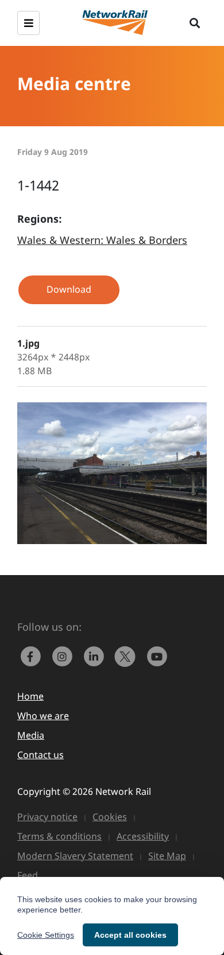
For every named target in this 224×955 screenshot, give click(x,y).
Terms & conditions (59, 836)
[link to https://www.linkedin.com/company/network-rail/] (96, 655)
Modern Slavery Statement (75, 855)
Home (30, 696)
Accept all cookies (130, 935)
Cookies (109, 816)
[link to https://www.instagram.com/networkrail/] (64, 655)
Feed (27, 875)
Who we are (43, 715)
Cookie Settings (45, 935)
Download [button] (69, 289)
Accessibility (143, 836)
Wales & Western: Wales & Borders (102, 240)
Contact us (40, 754)
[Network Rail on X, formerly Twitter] (128, 655)
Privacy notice (47, 816)
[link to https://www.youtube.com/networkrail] (158, 655)
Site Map (167, 855)
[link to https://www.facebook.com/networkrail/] (33, 655)
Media (30, 735)
